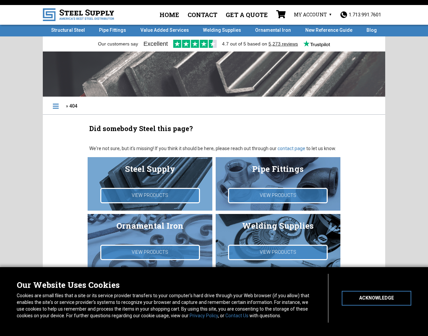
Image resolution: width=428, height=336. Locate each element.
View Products (150, 195)
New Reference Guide (328, 30)
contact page (291, 148)
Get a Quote (247, 15)
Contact (202, 15)
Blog (371, 30)
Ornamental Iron (273, 30)
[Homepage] (56, 106)
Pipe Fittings (112, 30)
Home (169, 15)
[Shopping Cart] (281, 15)
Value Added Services (164, 30)
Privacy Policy (204, 315)
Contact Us (236, 315)
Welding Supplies (222, 30)
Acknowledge (376, 298)
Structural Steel (68, 30)
